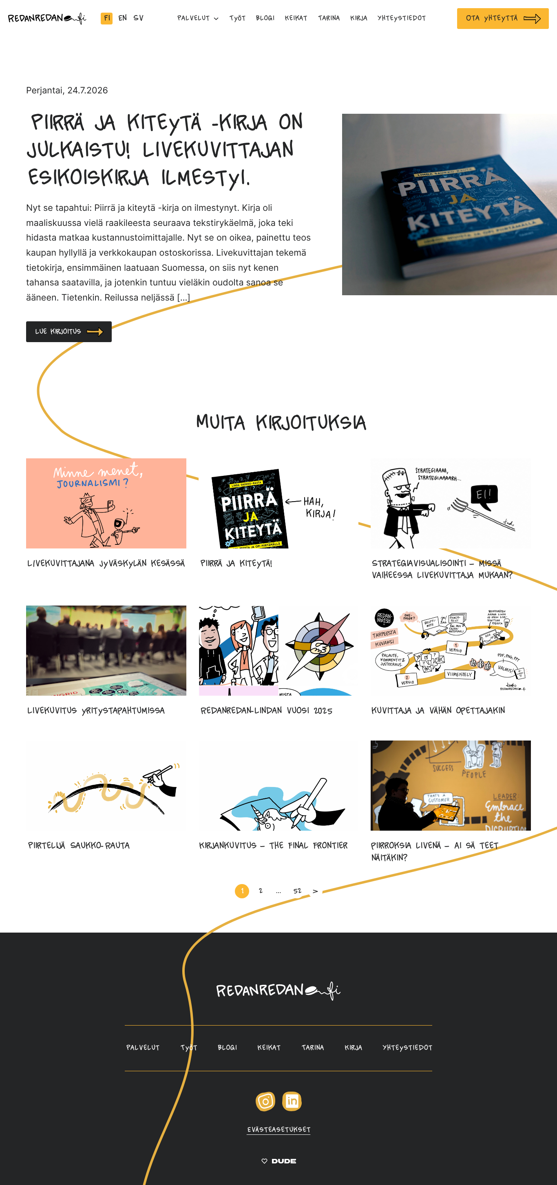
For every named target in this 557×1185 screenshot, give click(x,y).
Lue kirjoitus (57, 331)
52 (297, 890)
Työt (188, 1048)
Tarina (312, 1048)
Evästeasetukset (278, 1129)
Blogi (227, 1048)
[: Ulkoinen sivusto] (278, 1162)
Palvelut (142, 1048)
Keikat (269, 1048)
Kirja (353, 1048)
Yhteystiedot (407, 1048)
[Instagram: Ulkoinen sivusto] (265, 1109)
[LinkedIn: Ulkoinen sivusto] (292, 1109)
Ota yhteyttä (491, 18)
